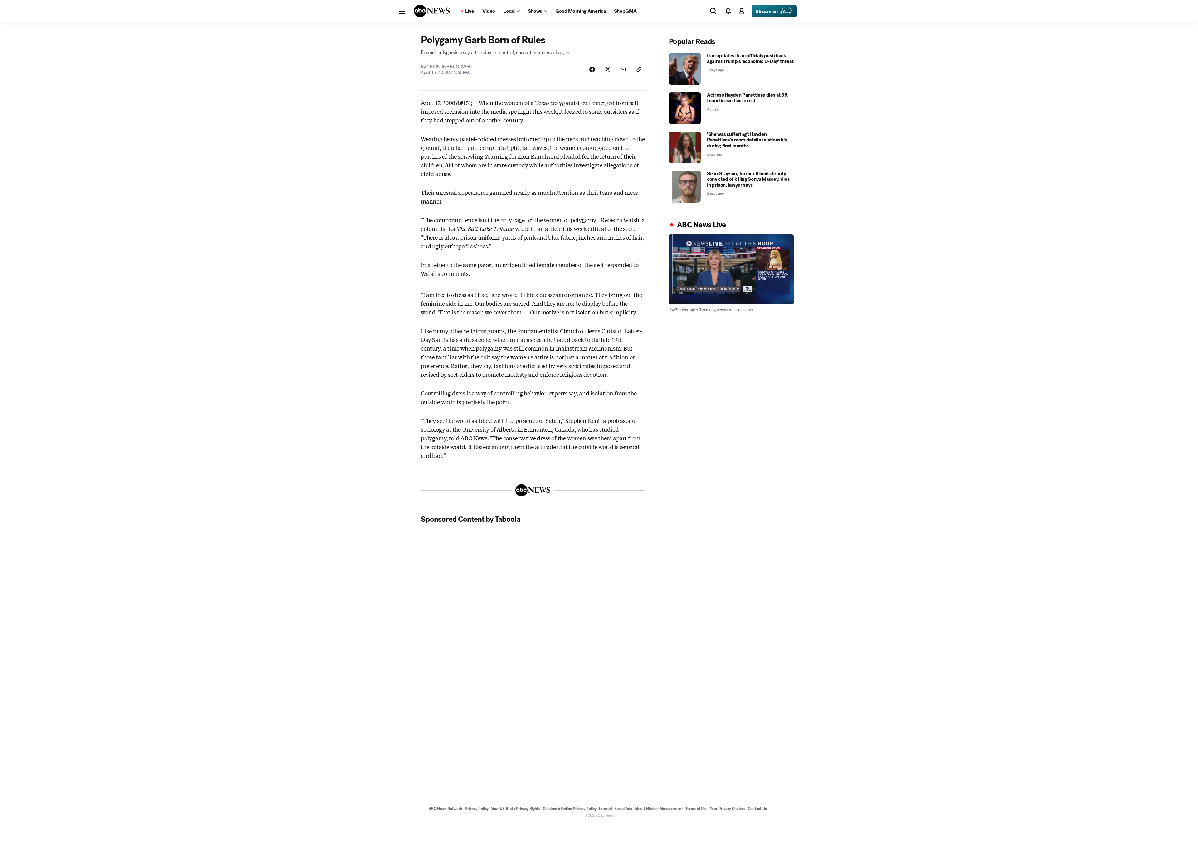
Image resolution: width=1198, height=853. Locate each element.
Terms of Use (696, 808)
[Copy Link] (639, 69)
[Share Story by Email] (623, 69)
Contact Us (757, 808)
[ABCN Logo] (432, 11)
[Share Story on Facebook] (592, 69)
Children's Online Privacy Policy (570, 808)
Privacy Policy (477, 808)
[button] (402, 11)
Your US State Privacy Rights (515, 808)
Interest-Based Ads (615, 808)
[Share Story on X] (608, 69)
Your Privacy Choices (727, 808)
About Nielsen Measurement (659, 808)
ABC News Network (445, 808)
